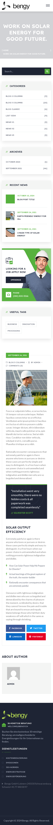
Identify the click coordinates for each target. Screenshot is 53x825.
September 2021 (26, 168)
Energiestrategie (15, 772)
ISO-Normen (12, 767)
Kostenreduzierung (16, 758)
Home (6, 50)
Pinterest (37, 637)
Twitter (37, 628)
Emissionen (12, 763)
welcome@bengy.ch (18, 726)
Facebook (17, 628)
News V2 (26, 129)
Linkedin (17, 637)
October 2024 (26, 162)
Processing (14, 331)
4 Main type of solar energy (28, 234)
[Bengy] (16, 5)
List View (26, 116)
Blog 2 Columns (26, 96)
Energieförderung (16, 776)
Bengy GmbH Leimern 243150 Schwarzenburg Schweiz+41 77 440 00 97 (26, 785)
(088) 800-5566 (20, 296)
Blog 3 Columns (26, 103)
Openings (16, 280)
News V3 (26, 135)
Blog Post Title (26, 199)
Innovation (28, 324)
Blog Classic (26, 109)
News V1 (26, 122)
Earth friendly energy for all (31, 217)
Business (12, 324)
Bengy (25, 820)
